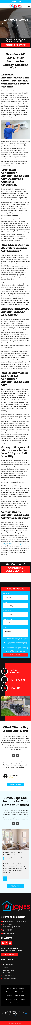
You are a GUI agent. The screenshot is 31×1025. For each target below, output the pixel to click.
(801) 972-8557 (16, 2)
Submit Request (15, 655)
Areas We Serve (19, 995)
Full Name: (6, 593)
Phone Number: (8, 610)
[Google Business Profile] (6, 943)
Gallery (16, 999)
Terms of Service (18, 640)
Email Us (15, 688)
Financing (9, 995)
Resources (9, 992)
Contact (12, 1003)
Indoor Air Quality (8, 970)
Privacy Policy (9, 640)
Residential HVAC (8, 973)
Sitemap (19, 1003)
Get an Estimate (15, 671)
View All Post (15, 886)
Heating (5, 967)
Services (10, 24)
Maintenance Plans (20, 992)
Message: (6, 627)
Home (9, 988)
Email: (5, 602)
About (15, 988)
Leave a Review (10, 954)
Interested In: (7, 619)
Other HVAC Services (9, 979)
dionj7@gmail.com (23, 544)
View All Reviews (15, 784)
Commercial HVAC (8, 976)
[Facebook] (3, 943)
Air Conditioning (20, 24)
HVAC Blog (9, 999)
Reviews (23, 999)
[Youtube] (10, 943)
